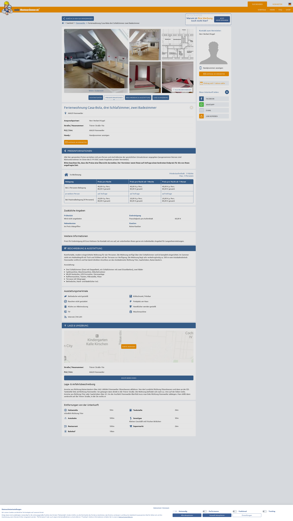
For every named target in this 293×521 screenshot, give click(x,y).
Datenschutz (157, 508)
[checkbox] (175, 511)
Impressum (165, 508)
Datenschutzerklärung (125, 517)
